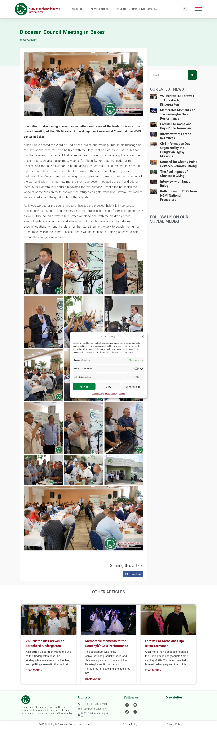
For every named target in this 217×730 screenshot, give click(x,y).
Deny (108, 386)
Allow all (84, 386)
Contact (122, 394)
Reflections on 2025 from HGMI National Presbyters (178, 195)
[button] (142, 336)
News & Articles (101, 9)
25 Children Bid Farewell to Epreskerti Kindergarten (177, 100)
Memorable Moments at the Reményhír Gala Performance (177, 114)
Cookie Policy (98, 394)
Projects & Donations (130, 9)
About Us (77, 9)
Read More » (34, 670)
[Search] (192, 75)
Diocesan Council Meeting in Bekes (62, 32)
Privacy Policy (111, 394)
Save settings (133, 386)
